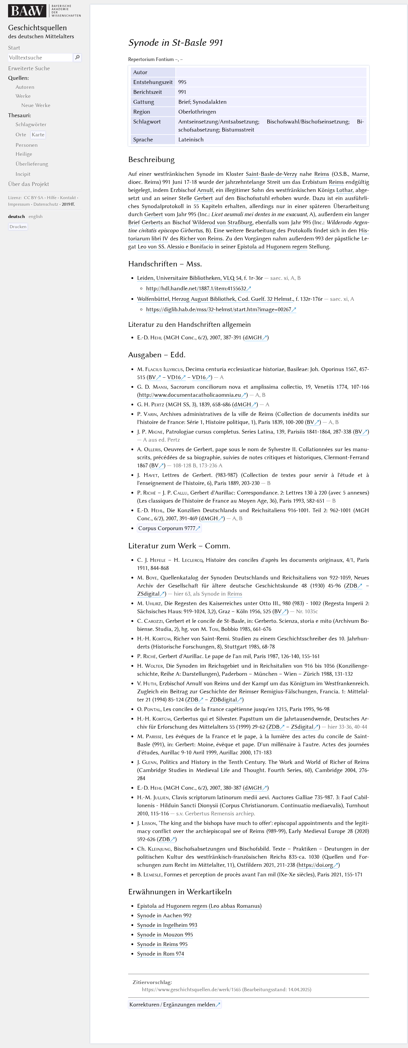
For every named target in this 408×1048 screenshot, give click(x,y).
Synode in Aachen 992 (164, 915)
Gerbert (203, 198)
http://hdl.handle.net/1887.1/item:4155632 (196, 288)
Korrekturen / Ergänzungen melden (172, 1004)
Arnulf (205, 190)
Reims (321, 173)
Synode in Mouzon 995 (165, 934)
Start (14, 47)
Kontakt (68, 197)
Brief (134, 222)
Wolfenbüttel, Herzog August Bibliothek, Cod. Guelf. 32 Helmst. (215, 298)
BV (152, 377)
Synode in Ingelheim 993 (167, 925)
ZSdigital (148, 593)
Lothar (344, 190)
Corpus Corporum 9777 (166, 528)
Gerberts (152, 222)
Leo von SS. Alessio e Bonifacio (175, 246)
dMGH (253, 337)
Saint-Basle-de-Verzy (271, 173)
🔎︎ (77, 57)
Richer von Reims (201, 238)
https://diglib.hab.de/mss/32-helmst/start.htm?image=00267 (218, 309)
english (36, 216)
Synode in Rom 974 (160, 953)
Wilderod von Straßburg (222, 222)
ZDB (351, 585)
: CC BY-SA (25, 197)
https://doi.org (315, 864)
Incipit (23, 174)
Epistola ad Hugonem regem (272, 246)
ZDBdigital (223, 699)
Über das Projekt (28, 184)
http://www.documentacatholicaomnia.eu (190, 394)
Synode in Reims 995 (162, 944)
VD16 (174, 377)
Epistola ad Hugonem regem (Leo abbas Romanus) (199, 905)
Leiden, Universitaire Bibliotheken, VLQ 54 (189, 277)
